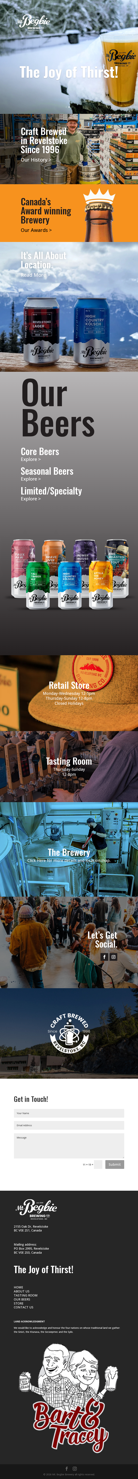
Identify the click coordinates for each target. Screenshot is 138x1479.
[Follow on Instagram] (113, 957)
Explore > (31, 459)
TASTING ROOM (26, 1295)
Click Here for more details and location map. (69, 860)
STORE (18, 1303)
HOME (18, 1287)
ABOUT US (21, 1291)
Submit (115, 1164)
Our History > (36, 159)
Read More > (35, 275)
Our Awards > (36, 230)
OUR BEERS (22, 1299)
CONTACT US (23, 1307)
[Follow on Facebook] (104, 957)
